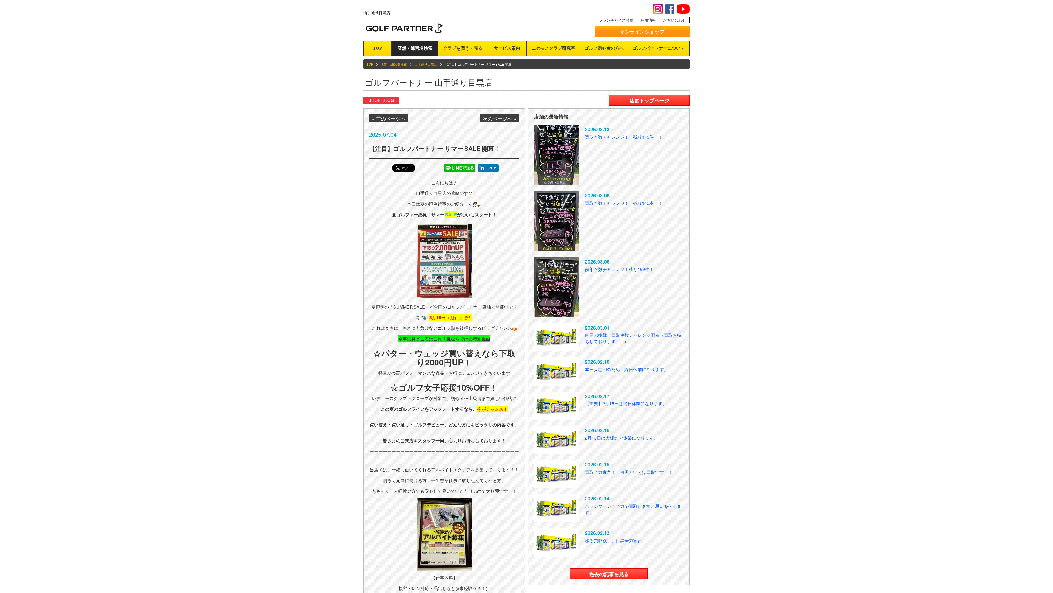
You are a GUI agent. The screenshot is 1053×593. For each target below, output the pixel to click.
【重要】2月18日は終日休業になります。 (626, 403)
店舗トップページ (649, 100)
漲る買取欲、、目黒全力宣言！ (615, 540)
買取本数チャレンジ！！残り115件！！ (624, 137)
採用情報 (648, 20)
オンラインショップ (642, 31)
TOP (377, 48)
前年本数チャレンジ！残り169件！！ (621, 269)
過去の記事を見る (609, 574)
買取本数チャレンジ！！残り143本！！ (624, 203)
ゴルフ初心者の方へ (604, 48)
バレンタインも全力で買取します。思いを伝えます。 (633, 509)
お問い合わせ (674, 20)
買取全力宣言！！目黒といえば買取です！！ (629, 472)
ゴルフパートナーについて (658, 48)
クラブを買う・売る (463, 48)
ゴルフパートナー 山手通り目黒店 (428, 82)
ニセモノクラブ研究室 (553, 48)
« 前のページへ (389, 118)
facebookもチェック (669, 9)
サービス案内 (507, 48)
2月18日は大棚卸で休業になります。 (621, 438)
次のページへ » (499, 118)
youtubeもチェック (683, 9)
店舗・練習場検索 (414, 48)
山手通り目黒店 (425, 64)
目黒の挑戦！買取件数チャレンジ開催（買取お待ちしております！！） (633, 338)
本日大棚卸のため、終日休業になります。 (626, 369)
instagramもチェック (658, 9)
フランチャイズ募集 (616, 20)
